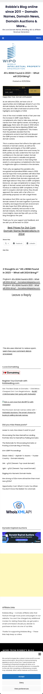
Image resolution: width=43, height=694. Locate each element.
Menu (38, 38)
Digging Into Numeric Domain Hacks (16, 473)
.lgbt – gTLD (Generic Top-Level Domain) (19, 468)
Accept (21, 676)
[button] (40, 654)
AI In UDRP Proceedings (11, 450)
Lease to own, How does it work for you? (18, 430)
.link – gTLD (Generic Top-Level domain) (18, 463)
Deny (21, 682)
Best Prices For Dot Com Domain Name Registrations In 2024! (21, 231)
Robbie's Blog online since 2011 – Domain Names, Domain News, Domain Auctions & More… (22, 16)
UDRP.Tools (7, 125)
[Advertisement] (21, 575)
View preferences (21, 689)
